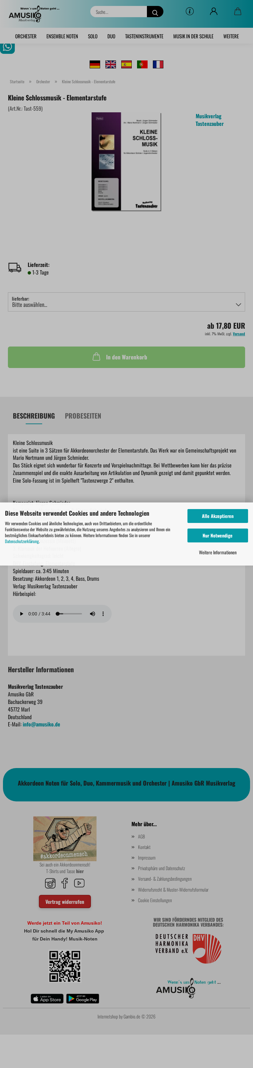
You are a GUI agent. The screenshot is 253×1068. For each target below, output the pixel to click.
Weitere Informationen (218, 552)
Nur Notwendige (218, 535)
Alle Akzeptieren (218, 515)
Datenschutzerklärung (22, 541)
